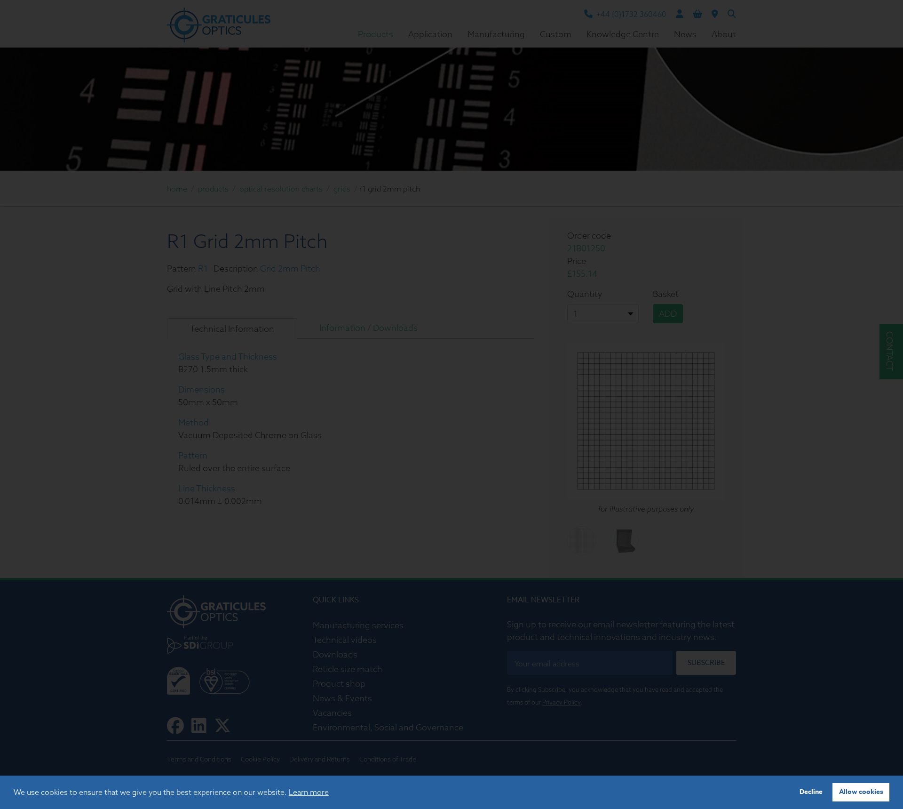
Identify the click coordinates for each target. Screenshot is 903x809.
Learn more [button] (309, 792)
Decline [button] (811, 792)
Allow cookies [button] (861, 792)
